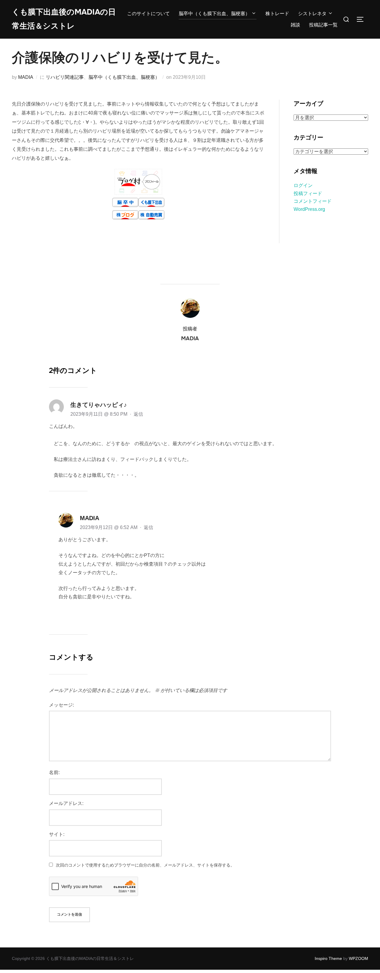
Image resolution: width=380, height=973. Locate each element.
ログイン (303, 185)
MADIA (25, 77)
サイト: (56, 834)
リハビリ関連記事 (65, 77)
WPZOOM (358, 958)
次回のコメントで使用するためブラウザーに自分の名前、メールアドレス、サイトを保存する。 (145, 865)
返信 (138, 414)
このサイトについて (148, 13)
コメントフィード (313, 201)
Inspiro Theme (328, 958)
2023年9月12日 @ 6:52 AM (109, 527)
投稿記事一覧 (323, 25)
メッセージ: (61, 704)
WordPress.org (309, 209)
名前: (54, 772)
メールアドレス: (66, 803)
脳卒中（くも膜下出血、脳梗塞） (214, 13)
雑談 (295, 25)
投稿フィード (308, 193)
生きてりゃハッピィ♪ (98, 404)
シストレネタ (312, 13)
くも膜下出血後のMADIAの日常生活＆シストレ (64, 19)
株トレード (277, 13)
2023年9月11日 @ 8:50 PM (99, 414)
